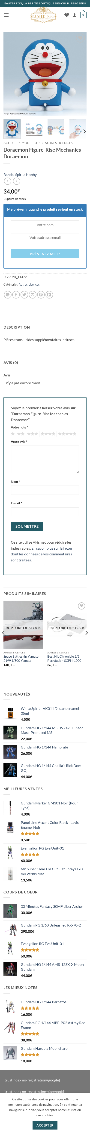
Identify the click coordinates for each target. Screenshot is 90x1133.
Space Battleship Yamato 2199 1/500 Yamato (21, 658)
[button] (6, 15)
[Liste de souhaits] (66, 15)
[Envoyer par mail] (32, 295)
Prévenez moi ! (45, 254)
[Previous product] (16, 181)
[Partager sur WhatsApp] (8, 295)
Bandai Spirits (14, 174)
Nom (15, 481)
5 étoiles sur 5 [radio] (66, 434)
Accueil (10, 143)
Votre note (19, 427)
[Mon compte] (74, 15)
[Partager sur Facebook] (16, 295)
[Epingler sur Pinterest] (41, 295)
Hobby (31, 174)
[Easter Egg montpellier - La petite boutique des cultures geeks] (43, 15)
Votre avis (19, 441)
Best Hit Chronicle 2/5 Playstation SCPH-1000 (64, 658)
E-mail (16, 503)
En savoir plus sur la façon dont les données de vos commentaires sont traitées (41, 554)
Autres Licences (58, 143)
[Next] (79, 74)
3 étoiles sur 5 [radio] (32, 434)
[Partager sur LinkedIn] (49, 295)
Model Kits (30, 143)
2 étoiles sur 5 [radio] (20, 434)
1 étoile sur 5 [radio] (12, 434)
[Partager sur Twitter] (24, 295)
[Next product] (7, 181)
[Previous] (11, 74)
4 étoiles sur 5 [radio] (47, 434)
